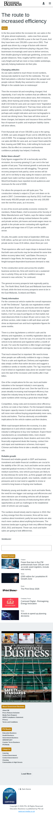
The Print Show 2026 (30, 589)
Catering (5, 753)
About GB (5, 710)
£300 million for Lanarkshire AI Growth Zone (34, 577)
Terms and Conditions (10, 722)
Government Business (10, 738)
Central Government (9, 755)
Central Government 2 (10, 758)
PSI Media (5, 745)
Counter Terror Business (11, 742)
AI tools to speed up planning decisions (33, 615)
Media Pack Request (9, 715)
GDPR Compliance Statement (12, 717)
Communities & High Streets (12, 762)
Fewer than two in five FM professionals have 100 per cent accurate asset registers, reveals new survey (35, 566)
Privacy (5, 720)
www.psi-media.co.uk (26, 811)
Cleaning (5, 760)
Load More (26, 774)
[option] (26, 666)
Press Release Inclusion (10, 713)
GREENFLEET (7, 740)
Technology (6, 539)
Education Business (9, 733)
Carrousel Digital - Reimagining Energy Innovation (34, 602)
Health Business (8, 735)
